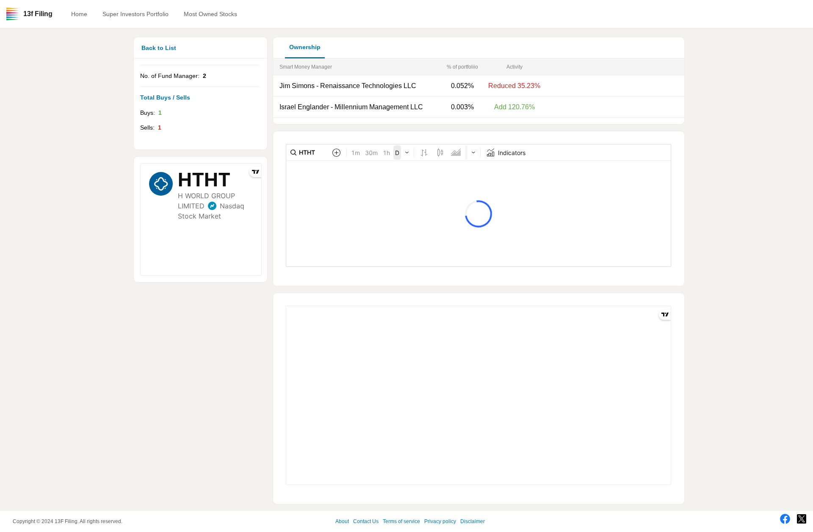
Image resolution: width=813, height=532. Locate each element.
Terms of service (401, 521)
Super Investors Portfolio (135, 14)
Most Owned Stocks (210, 14)
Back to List (158, 47)
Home (79, 14)
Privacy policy (440, 521)
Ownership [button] (305, 47)
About (342, 521)
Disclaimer (472, 521)
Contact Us (366, 521)
